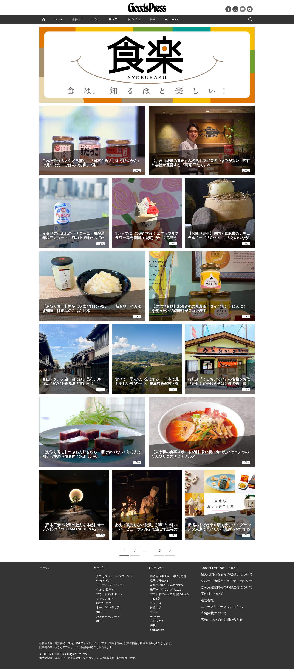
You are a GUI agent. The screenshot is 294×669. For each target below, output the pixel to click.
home (43, 19)
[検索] (250, 19)
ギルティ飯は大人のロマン (167, 585)
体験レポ (77, 19)
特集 (152, 19)
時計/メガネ (103, 603)
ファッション (104, 598)
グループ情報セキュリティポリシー (226, 581)
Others (100, 621)
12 (160, 550)
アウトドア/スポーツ (109, 594)
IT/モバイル (103, 580)
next (170, 551)
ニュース (57, 19)
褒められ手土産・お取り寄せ (168, 576)
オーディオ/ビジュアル (110, 585)
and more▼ (171, 19)
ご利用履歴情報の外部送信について (226, 587)
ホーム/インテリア (108, 607)
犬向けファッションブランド (114, 576)
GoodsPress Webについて (219, 568)
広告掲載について (214, 613)
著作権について (212, 594)
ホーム (44, 568)
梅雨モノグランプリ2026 (165, 589)
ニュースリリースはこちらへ (222, 607)
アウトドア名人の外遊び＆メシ (169, 594)
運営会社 (207, 600)
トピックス (134, 19)
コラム (96, 19)
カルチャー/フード (108, 616)
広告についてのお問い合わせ (222, 620)
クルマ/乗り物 (105, 589)
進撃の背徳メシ (160, 580)
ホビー (100, 612)
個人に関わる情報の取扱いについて (226, 574)
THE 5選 (155, 598)
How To (113, 19)
